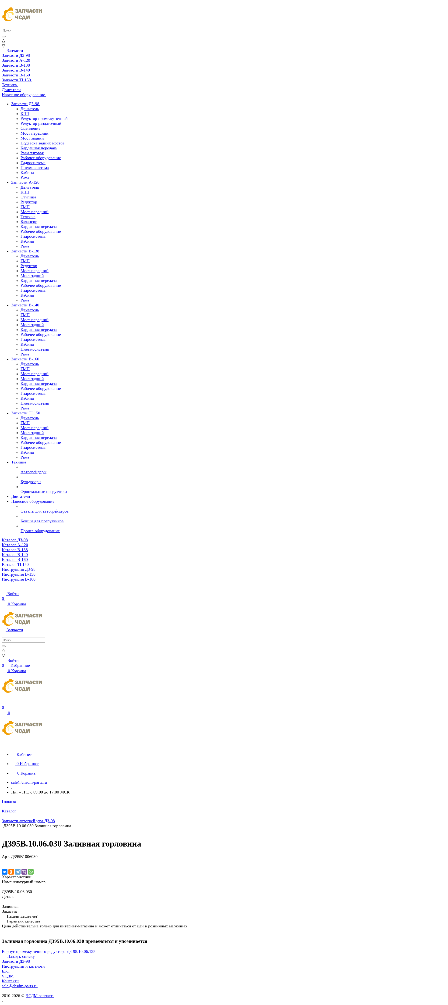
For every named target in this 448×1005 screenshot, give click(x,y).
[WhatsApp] (31, 872)
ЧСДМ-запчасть (40, 995)
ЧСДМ (8, 976)
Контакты (10, 981)
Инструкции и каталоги (23, 966)
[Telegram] (18, 872)
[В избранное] (4, 861)
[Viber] (24, 872)
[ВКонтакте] (4, 872)
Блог (6, 971)
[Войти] (4, 702)
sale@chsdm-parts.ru (29, 782)
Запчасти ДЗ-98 (16, 961)
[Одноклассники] (11, 872)
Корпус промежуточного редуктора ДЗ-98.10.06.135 (48, 951)
